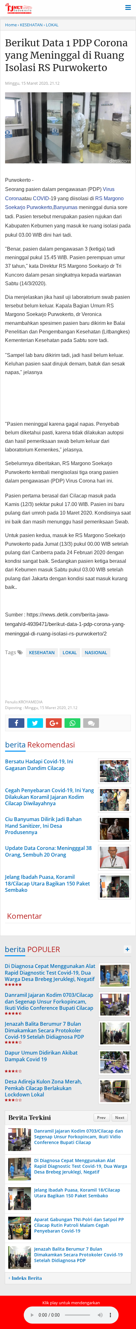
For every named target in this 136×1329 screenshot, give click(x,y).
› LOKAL (51, 25)
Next (119, 1117)
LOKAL (70, 652)
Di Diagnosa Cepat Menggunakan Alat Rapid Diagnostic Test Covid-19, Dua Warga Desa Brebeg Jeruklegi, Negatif (50, 973)
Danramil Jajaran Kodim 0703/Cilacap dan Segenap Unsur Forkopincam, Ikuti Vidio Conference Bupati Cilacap (49, 1001)
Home (11, 25)
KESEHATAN (42, 652)
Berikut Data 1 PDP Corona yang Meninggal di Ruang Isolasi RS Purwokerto (66, 55)
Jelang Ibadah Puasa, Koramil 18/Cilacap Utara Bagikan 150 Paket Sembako (77, 1193)
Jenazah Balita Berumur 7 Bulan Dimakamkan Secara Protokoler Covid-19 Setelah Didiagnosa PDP (44, 1030)
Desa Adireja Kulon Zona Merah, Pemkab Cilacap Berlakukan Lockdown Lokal (43, 1088)
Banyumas (65, 207)
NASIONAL (96, 652)
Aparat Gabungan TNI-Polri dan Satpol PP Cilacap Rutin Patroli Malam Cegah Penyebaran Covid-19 (79, 1225)
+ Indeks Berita (25, 1278)
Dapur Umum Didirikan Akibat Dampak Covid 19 (41, 1056)
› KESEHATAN (30, 25)
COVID (41, 198)
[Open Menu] (128, 7)
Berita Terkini (29, 1118)
